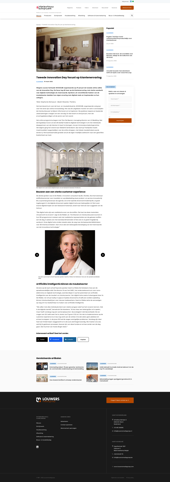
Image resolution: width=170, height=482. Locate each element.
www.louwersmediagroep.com (124, 466)
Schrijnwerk (58, 15)
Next (103, 255)
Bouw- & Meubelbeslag (116, 15)
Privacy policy (130, 477)
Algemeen (39, 81)
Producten (47, 15)
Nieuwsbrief (105, 7)
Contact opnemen (66, 425)
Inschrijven (120, 120)
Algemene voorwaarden (117, 477)
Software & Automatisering (97, 15)
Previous (37, 255)
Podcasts (78, 7)
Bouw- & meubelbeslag (43, 440)
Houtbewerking (70, 15)
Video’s (87, 7)
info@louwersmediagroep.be (123, 457)
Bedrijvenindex (127, 7)
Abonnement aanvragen (68, 428)
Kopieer (83, 339)
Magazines (70, 7)
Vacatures (114, 7)
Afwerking (81, 15)
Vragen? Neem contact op (119, 400)
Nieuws (38, 15)
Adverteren (95, 7)
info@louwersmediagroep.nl (123, 431)
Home (38, 24)
